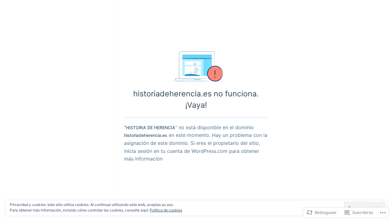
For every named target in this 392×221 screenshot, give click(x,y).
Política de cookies (166, 210)
